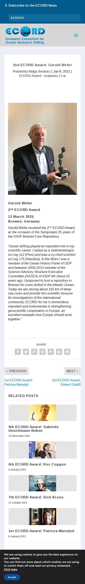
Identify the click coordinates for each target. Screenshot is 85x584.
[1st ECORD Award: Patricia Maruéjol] (42, 516)
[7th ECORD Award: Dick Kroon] (42, 483)
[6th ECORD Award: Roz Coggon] (42, 449)
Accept (12, 577)
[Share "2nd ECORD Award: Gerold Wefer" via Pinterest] (51, 352)
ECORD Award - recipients (38, 76)
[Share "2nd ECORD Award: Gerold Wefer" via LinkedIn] (59, 352)
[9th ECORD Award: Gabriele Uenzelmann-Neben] (42, 412)
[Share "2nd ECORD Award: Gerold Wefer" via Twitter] (26, 352)
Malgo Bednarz (40, 71)
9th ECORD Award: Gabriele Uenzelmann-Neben (33, 429)
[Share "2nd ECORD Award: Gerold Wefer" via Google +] (34, 352)
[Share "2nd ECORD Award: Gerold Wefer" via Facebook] (18, 352)
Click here (10, 569)
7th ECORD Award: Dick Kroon (36, 497)
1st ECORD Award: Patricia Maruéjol (41, 531)
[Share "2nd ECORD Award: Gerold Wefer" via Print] (67, 352)
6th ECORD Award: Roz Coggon (37, 464)
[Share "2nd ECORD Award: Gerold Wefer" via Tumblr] (42, 352)
